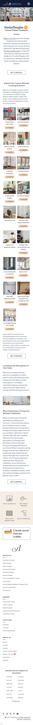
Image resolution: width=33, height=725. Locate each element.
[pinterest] (14, 714)
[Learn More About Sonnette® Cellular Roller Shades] (23, 242)
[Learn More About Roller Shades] (23, 118)
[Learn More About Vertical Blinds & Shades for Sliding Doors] (23, 294)
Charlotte (17, 4)
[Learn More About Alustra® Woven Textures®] (9, 319)
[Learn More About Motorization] (9, 217)
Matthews (21, 680)
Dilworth (20, 687)
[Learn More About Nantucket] (23, 268)
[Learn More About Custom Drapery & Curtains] (9, 268)
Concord (9, 687)
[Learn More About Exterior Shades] (23, 192)
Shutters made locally (12, 51)
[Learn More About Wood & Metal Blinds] (9, 143)
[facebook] (3, 714)
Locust (20, 690)
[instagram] (7, 714)
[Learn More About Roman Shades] (23, 167)
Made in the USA (9, 38)
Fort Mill (8, 680)
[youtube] (17, 714)
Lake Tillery (9, 690)
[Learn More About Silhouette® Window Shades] (23, 217)
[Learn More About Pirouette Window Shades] (9, 242)
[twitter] (10, 714)
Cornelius (21, 676)
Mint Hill (8, 694)
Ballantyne (9, 683)
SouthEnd (21, 694)
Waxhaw (20, 697)
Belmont (20, 683)
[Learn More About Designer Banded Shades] (9, 294)
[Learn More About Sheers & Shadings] (9, 167)
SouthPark (9, 697)
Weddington (16, 701)
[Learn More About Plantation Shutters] (9, 118)
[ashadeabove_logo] (7, 3)
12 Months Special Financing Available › (21, 533)
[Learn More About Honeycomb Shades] (9, 192)
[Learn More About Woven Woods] (23, 143)
